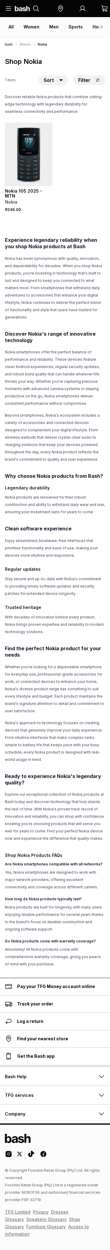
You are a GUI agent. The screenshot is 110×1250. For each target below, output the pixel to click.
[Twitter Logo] (20, 1156)
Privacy (41, 1212)
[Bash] (9, 44)
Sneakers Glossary (46, 1219)
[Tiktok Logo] (31, 1156)
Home (99, 26)
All (11, 26)
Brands (25, 44)
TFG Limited (18, 1212)
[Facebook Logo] (43, 1156)
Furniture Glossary (46, 1226)
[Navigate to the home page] (22, 8)
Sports (75, 26)
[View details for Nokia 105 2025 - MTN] (29, 154)
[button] (61, 8)
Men (54, 26)
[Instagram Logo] (8, 1156)
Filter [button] (84, 80)
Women (31, 26)
